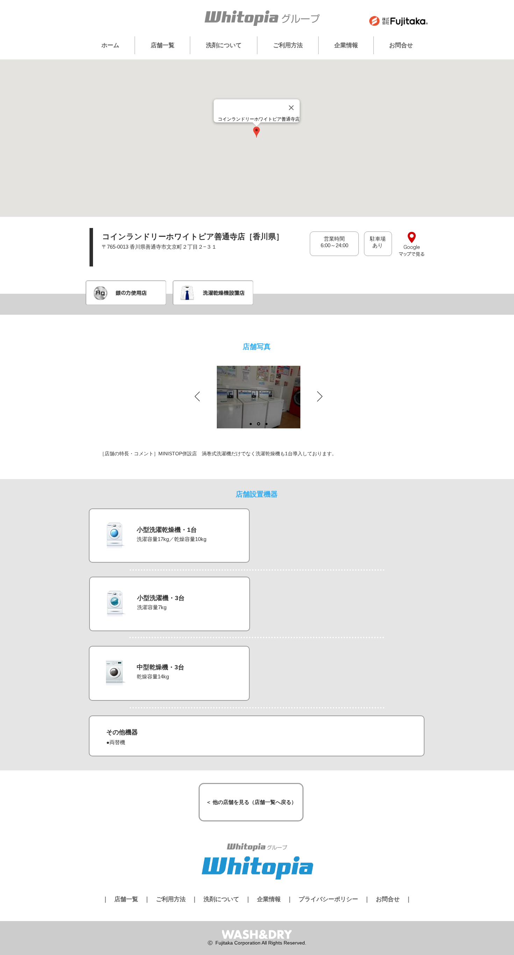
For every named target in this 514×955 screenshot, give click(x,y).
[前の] (197, 396)
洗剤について (221, 899)
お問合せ (388, 899)
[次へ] (319, 396)
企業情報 (269, 899)
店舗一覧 (126, 899)
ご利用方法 (171, 899)
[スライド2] (258, 424)
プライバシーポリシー (328, 899)
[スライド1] (251, 424)
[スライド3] (266, 424)
